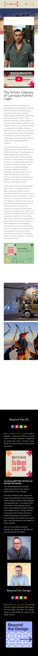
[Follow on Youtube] (25, 426)
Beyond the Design (18, 605)
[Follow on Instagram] (17, 426)
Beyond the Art (17, 434)
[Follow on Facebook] (12, 426)
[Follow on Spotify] (21, 426)
